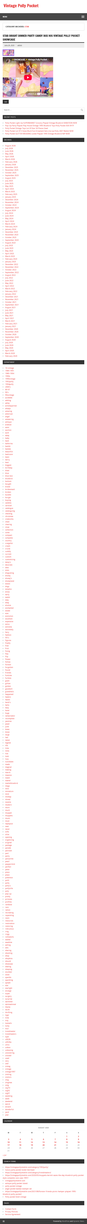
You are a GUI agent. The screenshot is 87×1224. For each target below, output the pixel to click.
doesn (7, 584)
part (7, 853)
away (7, 435)
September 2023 (12, 240)
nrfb (7, 832)
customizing (10, 559)
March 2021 (10, 321)
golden (8, 686)
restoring (9, 926)
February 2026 (11, 162)
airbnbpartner (11, 406)
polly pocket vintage (13, 1186)
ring (7, 931)
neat (7, 826)
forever (8, 665)
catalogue (9, 508)
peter (7, 869)
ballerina (9, 443)
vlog (7, 1080)
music (7, 818)
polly (7, 883)
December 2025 (11, 167)
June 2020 (9, 345)
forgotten (9, 667)
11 (20, 1142)
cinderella (9, 519)
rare (7, 907)
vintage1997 (10, 1072)
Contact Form (10, 1209)
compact (8, 535)
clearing (8, 524)
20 (43, 1145)
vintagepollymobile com (15, 1181)
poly (7, 891)
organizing (9, 840)
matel (7, 778)
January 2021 (10, 326)
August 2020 (10, 340)
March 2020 (10, 353)
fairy (7, 632)
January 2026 (10, 165)
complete (9, 538)
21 (55, 1145)
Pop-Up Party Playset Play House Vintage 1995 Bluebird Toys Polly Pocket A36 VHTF (39, 126)
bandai (8, 449)
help (7, 708)
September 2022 (12, 272)
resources (9, 921)
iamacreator (10, 716)
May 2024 (9, 218)
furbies (8, 678)
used (7, 1058)
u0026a (8, 1042)
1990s (7, 376)
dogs (7, 586)
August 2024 (10, 210)
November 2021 (11, 299)
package (8, 845)
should (8, 961)
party (7, 856)
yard (7, 1112)
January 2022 (10, 294)
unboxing (9, 1050)
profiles (8, 902)
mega (7, 786)
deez (7, 568)
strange (8, 991)
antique (8, 422)
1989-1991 (9, 371)
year (7, 1115)
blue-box (9, 476)
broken (8, 492)
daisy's (8, 562)
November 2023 (11, 235)
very (7, 1061)
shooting (8, 953)
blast (7, 470)
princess (8, 899)
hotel (7, 710)
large (7, 735)
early (7, 594)
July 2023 (9, 245)
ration (7, 910)
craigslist (9, 543)
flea (6, 654)
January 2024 (10, 229)
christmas (9, 516)
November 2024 (11, 202)
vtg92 (7, 1091)
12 (32, 1142)
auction (8, 430)
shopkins (8, 958)
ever (7, 613)
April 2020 (9, 351)
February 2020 (11, 356)
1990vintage (10, 379)
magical (8, 767)
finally (7, 643)
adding (8, 400)
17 (8, 1145)
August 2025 (10, 178)
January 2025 (10, 197)
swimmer (9, 1002)
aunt (7, 433)
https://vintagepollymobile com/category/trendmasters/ (28, 1173)
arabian (8, 425)
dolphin (8, 589)
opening (8, 837)
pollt (7, 880)
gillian (7, 683)
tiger (7, 1015)
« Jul (4, 1155)
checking (8, 514)
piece (7, 872)
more (7, 807)
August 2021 (10, 307)
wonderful (9, 1109)
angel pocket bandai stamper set (18, 1189)
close (7, 527)
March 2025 (10, 192)
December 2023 (11, 232)
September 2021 (12, 305)
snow (7, 975)
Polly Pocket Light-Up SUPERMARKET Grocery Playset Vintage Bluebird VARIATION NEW (41, 123)
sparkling (9, 980)
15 (67, 1142)
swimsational (10, 1004)
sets (6, 948)
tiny (6, 1020)
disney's (8, 578)
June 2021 (9, 313)
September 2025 (12, 175)
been (7, 457)
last (6, 737)
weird (7, 1104)
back (7, 441)
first (7, 648)
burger (8, 497)
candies (8, 503)
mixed (7, 799)
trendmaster (10, 1031)
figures (8, 640)
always (8, 408)
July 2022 (9, 278)
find (7, 646)
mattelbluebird (11, 783)
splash (7, 983)
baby (7, 438)
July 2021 (9, 310)
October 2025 (10, 173)
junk (7, 727)
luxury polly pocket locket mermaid (19, 1170)
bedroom (9, 454)
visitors (8, 1077)
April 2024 (9, 221)
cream (7, 546)
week (7, 1099)
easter (7, 597)
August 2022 (10, 275)
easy (7, 600)
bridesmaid (10, 489)
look (7, 756)
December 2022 (11, 264)
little (7, 751)
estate (7, 611)
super (7, 993)
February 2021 (11, 324)
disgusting (9, 573)
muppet (8, 813)
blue (7, 473)
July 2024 (9, 213)
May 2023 (9, 251)
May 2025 (9, 186)
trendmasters (10, 1034)
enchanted (9, 608)
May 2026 (9, 154)
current (8, 554)
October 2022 (10, 270)
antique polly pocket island (16, 1183)
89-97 (7, 390)
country (8, 541)
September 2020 (12, 337)
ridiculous (9, 929)
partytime (9, 859)
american (9, 414)
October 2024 (10, 205)
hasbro (8, 697)
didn (7, 570)
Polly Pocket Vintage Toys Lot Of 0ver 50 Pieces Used (26, 128)
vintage (8, 1069)
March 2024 (10, 224)
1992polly (9, 381)
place (7, 875)
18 (20, 1145)
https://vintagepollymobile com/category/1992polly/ (26, 1167)
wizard (8, 1107)
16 (78, 1142)
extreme (8, 627)
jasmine (8, 721)
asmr (7, 427)
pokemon (9, 878)
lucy (7, 759)
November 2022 (11, 267)
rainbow (8, 905)
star (5, 102)
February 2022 (11, 291)
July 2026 (9, 148)
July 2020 (9, 342)
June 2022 (9, 280)
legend (8, 743)
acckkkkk (8, 398)
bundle (8, 495)
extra (7, 624)
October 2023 (10, 237)
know (7, 732)
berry (7, 460)
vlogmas (8, 1082)
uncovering (9, 1053)
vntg (7, 1085)
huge (7, 713)
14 (55, 1142)
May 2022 (9, 283)
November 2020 (11, 332)
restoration (9, 923)
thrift (7, 1010)
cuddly (8, 551)
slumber (8, 972)
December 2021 (11, 297)
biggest (8, 465)
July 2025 (9, 181)
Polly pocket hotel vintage (15, 1197)
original (8, 843)
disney (8, 576)
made (7, 764)
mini (7, 789)
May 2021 (9, 316)
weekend (8, 1101)
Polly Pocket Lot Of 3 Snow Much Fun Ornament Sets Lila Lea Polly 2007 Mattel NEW (39, 131)
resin (7, 918)
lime (7, 748)
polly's (8, 886)
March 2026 (10, 159)
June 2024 (9, 216)
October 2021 (10, 302)
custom (8, 557)
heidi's (8, 702)
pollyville (9, 888)
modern (8, 805)
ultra (7, 1045)
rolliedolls (9, 937)
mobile (8, 802)
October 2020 (10, 334)
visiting (8, 1074)
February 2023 (11, 259)
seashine (8, 942)
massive (8, 775)
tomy (7, 1026)
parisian (8, 851)
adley (7, 403)
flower (8, 659)
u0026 (7, 1039)
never (7, 829)
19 (32, 1145)
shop (7, 956)
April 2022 (9, 286)
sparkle (8, 977)
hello (7, 705)
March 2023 (10, 256)
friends (8, 673)
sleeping (8, 969)
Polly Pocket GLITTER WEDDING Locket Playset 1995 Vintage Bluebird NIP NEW (37, 134)
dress (7, 592)
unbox (7, 1047)
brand (7, 487)
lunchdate (9, 762)
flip (6, 656)
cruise (7, 549)
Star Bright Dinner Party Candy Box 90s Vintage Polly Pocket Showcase (41, 37)
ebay (7, 603)
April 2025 (9, 189)
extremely (9, 630)
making (8, 770)
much (7, 810)
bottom (8, 481)
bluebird (9, 479)
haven (7, 700)
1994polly (9, 384)
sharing (8, 950)
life (6, 745)
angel (7, 417)
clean (7, 522)
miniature (9, 791)
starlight (8, 988)
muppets (9, 816)
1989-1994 (9, 373)
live (6, 754)
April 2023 (9, 254)
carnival (8, 505)
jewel (7, 724)
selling (8, 945)
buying (8, 500)
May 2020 (9, 348)
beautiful (9, 452)
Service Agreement (12, 1214)
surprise (8, 999)
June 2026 (9, 151)
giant (7, 681)
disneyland (9, 581)
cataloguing (10, 511)
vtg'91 (7, 1088)
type (7, 1037)
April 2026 (9, 156)
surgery (8, 996)
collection (9, 530)
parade (8, 848)
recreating (9, 913)
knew (7, 729)
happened (9, 694)
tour (7, 1029)
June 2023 (9, 248)
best (7, 462)
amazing (8, 411)
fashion (8, 635)
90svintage (9, 395)
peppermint (10, 864)
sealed (7, 940)
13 (43, 1142)
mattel (8, 780)
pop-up (8, 894)
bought (8, 484)
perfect (8, 867)
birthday (8, 468)
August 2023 (10, 243)
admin (19, 45)
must (7, 821)
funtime (8, 675)
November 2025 (11, 170)
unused (8, 1055)
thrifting (8, 1012)
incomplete (9, 718)
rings (7, 934)
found (7, 670)
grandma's (9, 692)
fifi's (7, 638)
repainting (9, 915)
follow (7, 662)
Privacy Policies (11, 1212)
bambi (8, 446)
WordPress (66, 1221)
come (7, 532)
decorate (8, 565)
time (7, 1018)
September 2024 (12, 208)
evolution (9, 616)
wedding (8, 1096)
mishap (8, 797)
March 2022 (10, 289)
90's (6, 392)
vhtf (6, 1064)
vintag (7, 1066)
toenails (8, 1023)
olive (7, 834)
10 (8, 1142)
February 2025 (11, 194)
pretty (7, 896)
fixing (7, 651)
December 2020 (11, 329)
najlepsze (9, 824)
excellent (8, 619)
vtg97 (7, 1093)
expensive (9, 621)
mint (7, 794)
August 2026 (10, 146)
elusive (8, 605)
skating (8, 967)
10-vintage (9, 368)
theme (7, 1007)
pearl (7, 861)
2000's (8, 387)
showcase (9, 964)
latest (7, 740)
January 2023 (10, 262)
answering (9, 419)
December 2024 (11, 200)
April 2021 (9, 318)
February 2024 (11, 227)
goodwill (8, 689)
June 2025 (9, 183)
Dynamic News (78, 1221)
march (7, 772)
